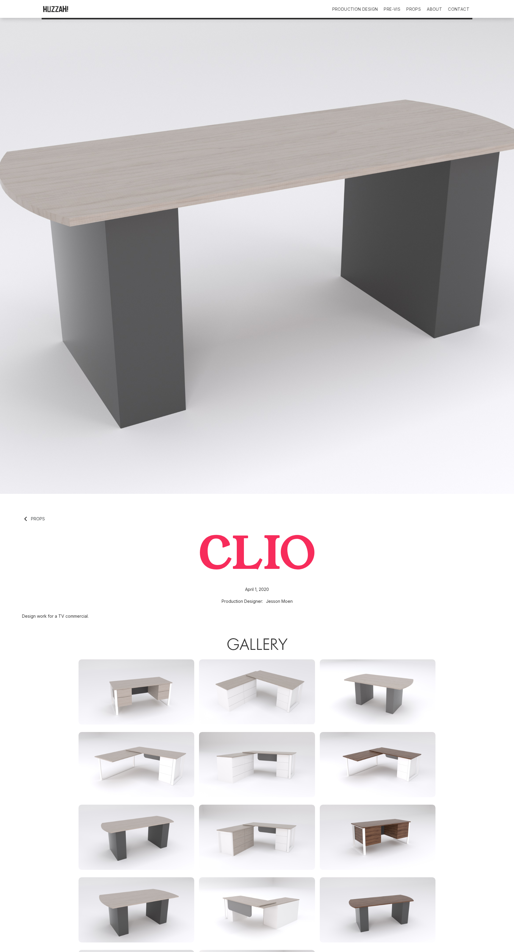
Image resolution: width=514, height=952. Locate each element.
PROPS (413, 9)
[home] (70, 9)
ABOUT (434, 9)
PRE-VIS (392, 9)
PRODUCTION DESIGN (355, 9)
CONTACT (458, 9)
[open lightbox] (136, 692)
